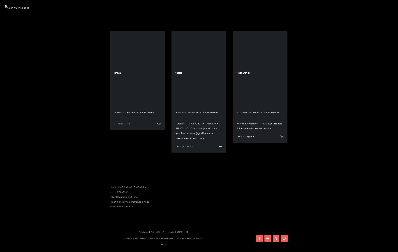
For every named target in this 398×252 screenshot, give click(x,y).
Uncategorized (149, 112)
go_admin (121, 112)
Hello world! (243, 72)
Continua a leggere (122, 124)
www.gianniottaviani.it (193, 238)
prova (117, 72)
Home (163, 244)
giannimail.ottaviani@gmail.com (163, 238)
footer (179, 72)
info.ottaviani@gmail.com (135, 238)
